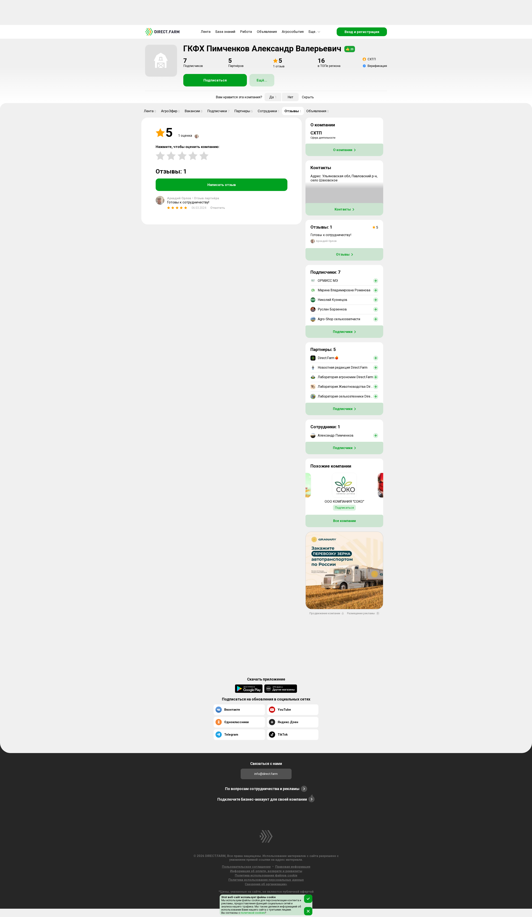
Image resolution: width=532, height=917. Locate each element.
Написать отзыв (221, 185)
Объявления (267, 32)
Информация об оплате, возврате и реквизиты (266, 871)
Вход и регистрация (362, 32)
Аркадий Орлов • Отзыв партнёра (193, 198)
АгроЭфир (170, 111)
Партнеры (243, 111)
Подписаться (215, 80)
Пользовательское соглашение (246, 867)
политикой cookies (252, 912)
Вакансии (193, 111)
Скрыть (308, 97)
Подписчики (218, 111)
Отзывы (292, 111)
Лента (206, 32)
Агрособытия (293, 32)
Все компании (344, 521)
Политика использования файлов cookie (266, 875)
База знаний (225, 32)
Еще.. (313, 32)
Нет (290, 97)
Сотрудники (269, 111)
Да (273, 97)
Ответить (217, 208)
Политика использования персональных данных (266, 880)
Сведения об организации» (266, 884)
